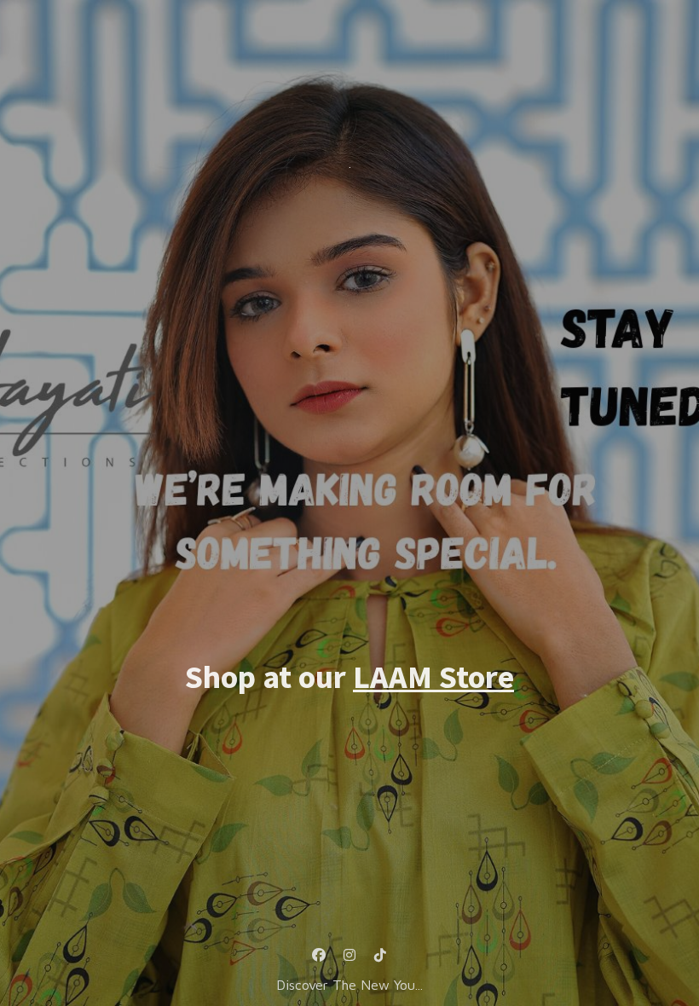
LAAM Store (433, 676)
